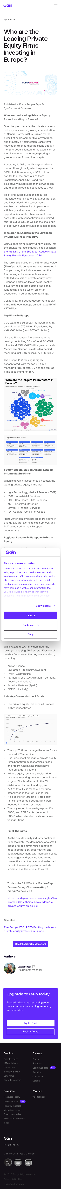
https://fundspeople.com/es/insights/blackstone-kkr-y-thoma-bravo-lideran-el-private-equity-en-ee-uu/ (32, 902)
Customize (29, 624)
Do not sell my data (14, 1184)
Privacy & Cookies (13, 1179)
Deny (31, 634)
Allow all (30, 615)
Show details (43, 605)
